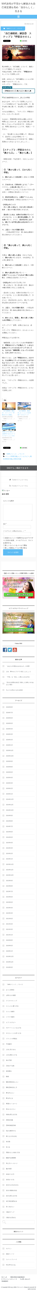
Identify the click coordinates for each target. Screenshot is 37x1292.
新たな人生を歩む (11, 1136)
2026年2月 (9, 739)
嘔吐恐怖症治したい (12, 1082)
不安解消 (9, 1044)
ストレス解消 (10, 1011)
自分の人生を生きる (12, 1185)
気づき (8, 1147)
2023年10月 (10, 875)
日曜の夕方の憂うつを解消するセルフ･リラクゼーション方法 (8, 433)
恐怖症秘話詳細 (11, 1125)
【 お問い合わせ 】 (25, 1279)
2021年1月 (9, 935)
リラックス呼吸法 (11, 1038)
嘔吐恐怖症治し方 (11, 1087)
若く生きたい (10, 1206)
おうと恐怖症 (10, 990)
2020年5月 (9, 945)
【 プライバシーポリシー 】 (9, 1279)
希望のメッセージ (11, 1103)
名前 (4, 524)
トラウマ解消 (10, 1017)
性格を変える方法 (11, 1114)
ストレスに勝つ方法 (12, 1006)
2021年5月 (9, 918)
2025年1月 (9, 794)
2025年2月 (9, 788)
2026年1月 (9, 745)
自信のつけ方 (10, 1174)
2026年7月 (9, 712)
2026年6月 (9, 718)
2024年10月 (10, 810)
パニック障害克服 (11, 456)
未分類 (8, 1141)
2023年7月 (9, 891)
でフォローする (20, 480)
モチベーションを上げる (13, 1028)
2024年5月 (9, 837)
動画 (7, 1076)
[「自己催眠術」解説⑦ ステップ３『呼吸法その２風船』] (9, 406)
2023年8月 (9, 886)
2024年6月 (9, 832)
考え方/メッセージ (11, 1163)
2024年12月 (10, 799)
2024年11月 (9, 804)
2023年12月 (10, 864)
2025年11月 (9, 750)
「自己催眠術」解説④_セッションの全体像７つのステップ (24, 413)
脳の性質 (9, 1168)
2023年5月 (9, 902)
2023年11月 (9, 869)
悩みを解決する (11, 1131)
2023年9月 (9, 880)
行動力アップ (10, 1212)
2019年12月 (10, 956)
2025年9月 (9, 761)
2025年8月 (9, 767)
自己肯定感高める (11, 1201)
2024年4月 (9, 842)
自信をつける (10, 1179)
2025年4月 (9, 777)
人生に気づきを (11, 1049)
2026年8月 (9, 707)
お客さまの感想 (11, 995)
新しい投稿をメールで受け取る (16, 548)
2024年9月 (9, 815)
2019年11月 (9, 962)
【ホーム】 (4, 1277)
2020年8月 (9, 940)
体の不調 (9, 1060)
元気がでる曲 (10, 1066)
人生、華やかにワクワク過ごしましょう (18, 671)
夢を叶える (9, 1098)
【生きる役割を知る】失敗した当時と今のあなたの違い (20, 683)
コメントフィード (11, 1259)
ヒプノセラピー (23, 456)
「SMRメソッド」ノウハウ (13, 28)
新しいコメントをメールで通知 (16, 545)
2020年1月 (9, 951)
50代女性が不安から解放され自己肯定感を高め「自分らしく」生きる (18, 7)
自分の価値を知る (11, 1190)
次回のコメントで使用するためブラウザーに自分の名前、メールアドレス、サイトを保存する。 (18, 540)
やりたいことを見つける (13, 1033)
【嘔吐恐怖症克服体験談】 (17, 1277)
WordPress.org (10, 1265)
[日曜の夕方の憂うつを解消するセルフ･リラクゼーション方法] (9, 427)
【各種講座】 (5, 1281)
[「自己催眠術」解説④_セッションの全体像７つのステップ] (24, 406)
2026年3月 (9, 734)
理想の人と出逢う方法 (13, 1152)
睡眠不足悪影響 (11, 1158)
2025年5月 (9, 772)
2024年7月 (9, 826)
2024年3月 (9, 848)
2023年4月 (9, 907)
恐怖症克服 (17, 459)
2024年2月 (9, 853)
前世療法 (9, 1071)
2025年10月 (10, 756)
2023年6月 (9, 897)
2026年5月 (9, 723)
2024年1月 (9, 859)
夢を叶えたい (10, 1093)
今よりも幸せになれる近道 (14, 690)
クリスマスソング (11, 1000)
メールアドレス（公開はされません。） (13, 531)
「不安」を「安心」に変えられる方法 (18, 677)
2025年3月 (9, 783)
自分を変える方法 (11, 1196)
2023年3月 (9, 913)
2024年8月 (9, 821)
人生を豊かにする (11, 1055)
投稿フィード (10, 1254)
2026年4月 (9, 729)
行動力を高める (11, 1217)
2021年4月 (9, 924)
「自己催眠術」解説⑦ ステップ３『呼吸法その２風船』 (8, 413)
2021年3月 (9, 929)
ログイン (9, 1248)
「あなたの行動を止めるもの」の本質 (18, 666)
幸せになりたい (11, 1109)
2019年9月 (9, 967)
